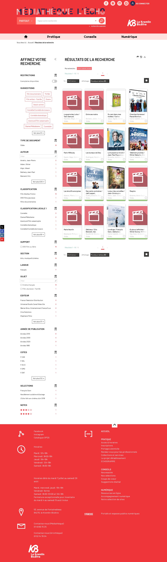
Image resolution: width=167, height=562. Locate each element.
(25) (38, 182)
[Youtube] (120, 3)
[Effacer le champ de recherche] (96, 20)
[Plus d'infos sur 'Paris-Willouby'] (72, 138)
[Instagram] (126, 3)
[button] (53, 37)
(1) (37, 133)
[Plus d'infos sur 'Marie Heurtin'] (72, 215)
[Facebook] (106, 3)
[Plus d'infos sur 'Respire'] (138, 177)
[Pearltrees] (113, 3)
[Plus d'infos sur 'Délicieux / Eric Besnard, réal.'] (94, 215)
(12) (38, 378)
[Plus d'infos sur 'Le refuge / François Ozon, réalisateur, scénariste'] (116, 219)
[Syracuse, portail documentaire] (61, 11)
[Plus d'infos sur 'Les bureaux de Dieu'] (94, 138)
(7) (37, 321)
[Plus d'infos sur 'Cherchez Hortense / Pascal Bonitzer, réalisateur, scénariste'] (138, 104)
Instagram (39, 434)
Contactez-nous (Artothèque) (48, 533)
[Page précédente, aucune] (98, 74)
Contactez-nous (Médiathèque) (49, 523)
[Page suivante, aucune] (107, 74)
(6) (37, 234)
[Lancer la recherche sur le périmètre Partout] (102, 20)
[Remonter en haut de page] (114, 424)
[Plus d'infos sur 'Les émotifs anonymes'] (72, 177)
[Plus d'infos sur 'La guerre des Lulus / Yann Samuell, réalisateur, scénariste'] (72, 100)
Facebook (38, 431)
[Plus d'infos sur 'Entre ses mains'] (94, 100)
